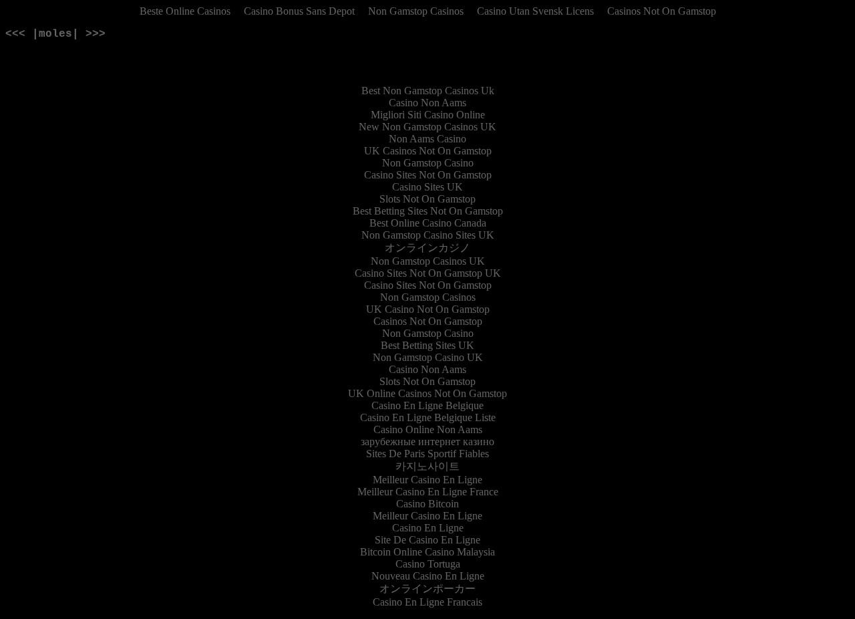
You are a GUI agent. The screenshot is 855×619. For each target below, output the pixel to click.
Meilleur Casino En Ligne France (427, 491)
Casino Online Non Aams (427, 429)
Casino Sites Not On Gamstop (428, 174)
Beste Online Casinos (185, 11)
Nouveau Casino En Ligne (427, 576)
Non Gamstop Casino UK (428, 357)
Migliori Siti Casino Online (428, 114)
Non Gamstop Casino (428, 162)
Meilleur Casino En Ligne (427, 479)
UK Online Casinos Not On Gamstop (427, 393)
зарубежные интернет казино (427, 441)
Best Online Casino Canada (427, 223)
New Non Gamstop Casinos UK (427, 126)
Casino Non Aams (427, 102)
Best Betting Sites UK (427, 345)
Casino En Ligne (428, 527)
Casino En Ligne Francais (427, 602)
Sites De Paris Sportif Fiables (427, 453)
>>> (96, 34)
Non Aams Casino (427, 138)
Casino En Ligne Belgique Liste (428, 417)
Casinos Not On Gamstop (661, 11)
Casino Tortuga (427, 564)
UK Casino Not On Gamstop (428, 309)
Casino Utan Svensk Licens (535, 11)
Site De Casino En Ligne (427, 539)
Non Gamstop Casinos (416, 11)
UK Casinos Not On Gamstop (428, 150)
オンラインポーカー (427, 588)
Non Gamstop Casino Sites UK (427, 235)
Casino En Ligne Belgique (427, 405)
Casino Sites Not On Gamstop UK (428, 273)
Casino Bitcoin (427, 503)
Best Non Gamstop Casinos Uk (427, 90)
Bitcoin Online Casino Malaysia (427, 552)
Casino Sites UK (427, 187)
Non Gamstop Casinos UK (428, 261)
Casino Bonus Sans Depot (299, 11)
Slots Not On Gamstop (427, 199)
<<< (15, 34)
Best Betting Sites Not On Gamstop (428, 211)
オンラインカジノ (427, 247)
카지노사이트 (427, 466)
